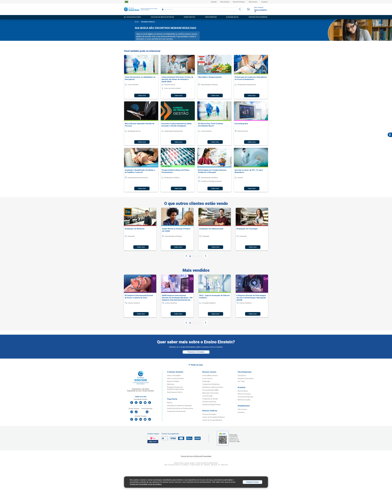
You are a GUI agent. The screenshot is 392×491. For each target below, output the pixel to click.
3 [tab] (193, 256)
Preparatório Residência (211, 384)
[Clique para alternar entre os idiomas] (128, 1)
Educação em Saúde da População (179, 405)
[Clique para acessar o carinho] (248, 9)
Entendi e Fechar (252, 482)
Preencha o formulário (196, 352)
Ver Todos (241, 381)
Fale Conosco (253, 2)
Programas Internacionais (176, 411)
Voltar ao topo (197, 365)
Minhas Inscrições (244, 400)
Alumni (169, 402)
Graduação (206, 381)
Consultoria (242, 375)
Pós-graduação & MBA (210, 390)
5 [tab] (197, 256)
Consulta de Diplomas (245, 397)
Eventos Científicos (209, 402)
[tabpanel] (140, 229)
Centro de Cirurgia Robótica (212, 420)
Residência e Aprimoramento (212, 387)
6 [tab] (199, 256)
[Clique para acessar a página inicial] (140, 12)
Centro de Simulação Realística (213, 417)
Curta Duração (207, 396)
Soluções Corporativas (246, 378)
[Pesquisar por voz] (162, 9)
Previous (186, 256)
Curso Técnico (207, 378)
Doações (214, 2)
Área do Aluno (224, 2)
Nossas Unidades (173, 381)
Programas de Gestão (210, 399)
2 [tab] (191, 256)
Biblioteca (170, 384)
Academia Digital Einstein (211, 404)
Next (206, 256)
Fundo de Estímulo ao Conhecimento (180, 408)
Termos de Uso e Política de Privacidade (196, 456)
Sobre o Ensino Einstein (175, 378)
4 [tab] (195, 256)
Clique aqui (233, 435)
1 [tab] (190, 256)
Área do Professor (239, 2)
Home (137, 22)
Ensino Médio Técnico (210, 375)
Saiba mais (142, 95)
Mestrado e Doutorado (210, 393)
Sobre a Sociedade (174, 375)
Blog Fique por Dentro (175, 392)
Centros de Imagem (209, 414)
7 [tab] (201, 256)
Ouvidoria (264, 2)
